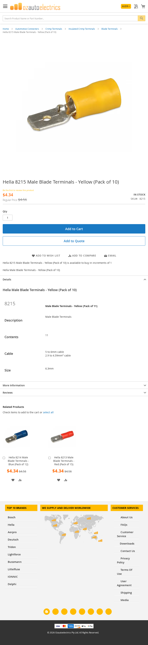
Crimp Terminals (54, 28)
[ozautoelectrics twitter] (73, 612)
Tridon (12, 547)
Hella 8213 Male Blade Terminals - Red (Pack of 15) (63, 461)
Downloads (127, 543)
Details (7, 279)
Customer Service (125, 534)
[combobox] (74, 18)
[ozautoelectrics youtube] (100, 612)
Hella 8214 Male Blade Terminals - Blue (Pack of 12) (18, 461)
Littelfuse (14, 569)
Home (6, 28)
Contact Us (127, 551)
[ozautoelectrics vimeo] (108, 612)
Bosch (12, 517)
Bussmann (15, 562)
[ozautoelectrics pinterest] (82, 612)
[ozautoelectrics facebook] (55, 612)
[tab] (74, 279)
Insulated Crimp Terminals (82, 28)
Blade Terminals (109, 28)
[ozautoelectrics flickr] (91, 612)
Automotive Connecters (27, 28)
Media (124, 600)
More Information (14, 385)
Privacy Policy (123, 560)
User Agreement (124, 583)
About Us (126, 517)
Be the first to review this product (18, 190)
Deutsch (13, 539)
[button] (126, 6)
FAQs (123, 525)
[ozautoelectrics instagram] (64, 612)
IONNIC (13, 577)
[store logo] (35, 6)
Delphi (12, 584)
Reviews (8, 392)
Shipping (126, 592)
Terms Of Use (124, 572)
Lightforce (14, 554)
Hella (11, 525)
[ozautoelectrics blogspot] (46, 611)
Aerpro (12, 532)
